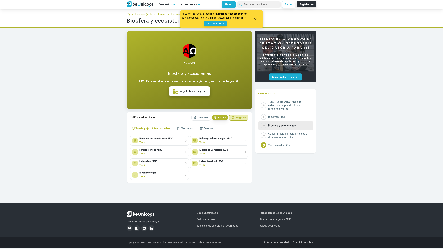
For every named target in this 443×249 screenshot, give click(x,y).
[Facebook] (137, 228)
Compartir (203, 117)
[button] (285, 105)
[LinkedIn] (151, 228)
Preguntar (241, 117)
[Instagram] (144, 228)
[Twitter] (130, 228)
